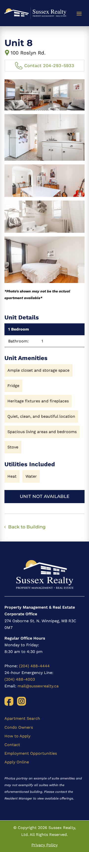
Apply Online (16, 762)
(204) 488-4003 (19, 679)
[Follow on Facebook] (8, 701)
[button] (44, 94)
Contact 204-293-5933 (49, 65)
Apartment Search (22, 718)
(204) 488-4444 (34, 666)
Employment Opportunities (30, 753)
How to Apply (17, 736)
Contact (12, 744)
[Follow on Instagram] (21, 701)
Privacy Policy (44, 845)
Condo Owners (18, 727)
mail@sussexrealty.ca (38, 686)
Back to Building (26, 527)
